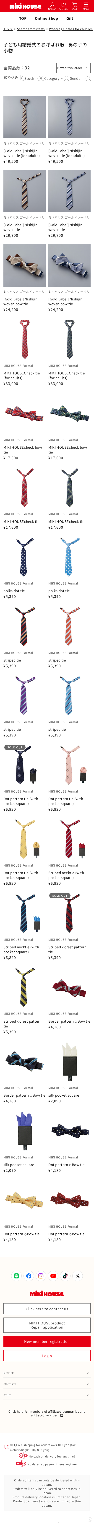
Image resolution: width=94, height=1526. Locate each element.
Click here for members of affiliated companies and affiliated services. (47, 1413)
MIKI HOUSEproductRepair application (47, 1325)
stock (29, 78)
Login (47, 1355)
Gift (69, 18)
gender (76, 78)
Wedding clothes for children (71, 29)
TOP (23, 18)
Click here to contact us (47, 1308)
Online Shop (46, 18)
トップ (8, 29)
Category (52, 78)
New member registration (47, 1341)
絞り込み (11, 77)
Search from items (31, 29)
